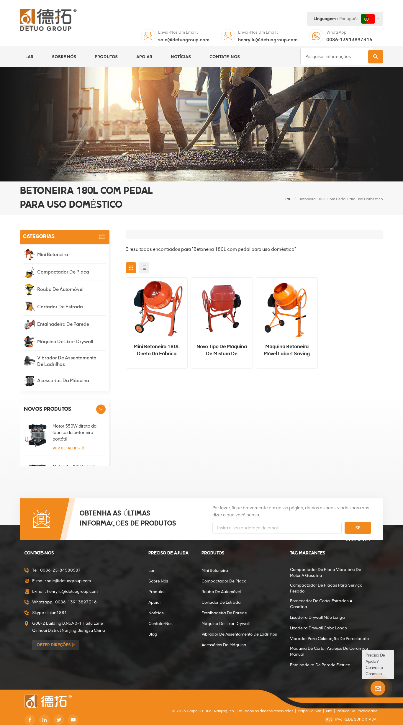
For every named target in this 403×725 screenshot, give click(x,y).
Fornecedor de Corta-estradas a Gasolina (321, 603)
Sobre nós (64, 56)
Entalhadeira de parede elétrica (320, 664)
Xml (329, 711)
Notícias (181, 56)
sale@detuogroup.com (183, 39)
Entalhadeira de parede (63, 324)
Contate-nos (224, 56)
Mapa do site (309, 711)
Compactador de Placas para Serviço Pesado (326, 588)
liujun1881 (57, 612)
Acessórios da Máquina (63, 380)
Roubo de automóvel (60, 289)
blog (152, 634)
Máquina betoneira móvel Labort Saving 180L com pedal (287, 350)
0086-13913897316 (349, 39)
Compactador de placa (63, 272)
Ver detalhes (66, 448)
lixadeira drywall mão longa (317, 617)
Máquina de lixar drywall (65, 341)
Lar (29, 56)
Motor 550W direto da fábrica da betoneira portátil (74, 432)
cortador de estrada (60, 307)
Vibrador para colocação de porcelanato (329, 638)
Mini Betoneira (52, 254)
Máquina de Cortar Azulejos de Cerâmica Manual (329, 651)
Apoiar (144, 56)
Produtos (106, 56)
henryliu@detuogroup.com (268, 39)
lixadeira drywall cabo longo (318, 628)
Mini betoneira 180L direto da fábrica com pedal (157, 350)
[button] (101, 409)
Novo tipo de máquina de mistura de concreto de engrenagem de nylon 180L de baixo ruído (221, 350)
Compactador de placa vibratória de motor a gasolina (325, 572)
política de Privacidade (357, 711)
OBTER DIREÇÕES (54, 644)
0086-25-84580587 (60, 570)
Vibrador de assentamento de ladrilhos (66, 361)
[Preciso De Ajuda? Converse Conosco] (378, 688)
